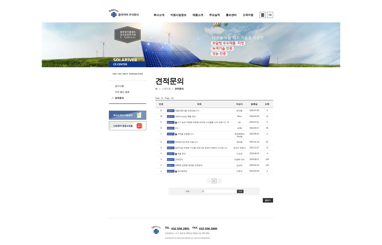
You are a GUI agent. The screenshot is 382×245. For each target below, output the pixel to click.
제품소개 (197, 14)
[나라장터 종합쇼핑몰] (127, 129)
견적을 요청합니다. (185, 134)
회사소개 (159, 14)
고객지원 (248, 14)
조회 (240, 191)
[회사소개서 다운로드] (127, 120)
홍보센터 (231, 14)
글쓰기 (268, 200)
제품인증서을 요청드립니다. (187, 111)
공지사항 (119, 86)
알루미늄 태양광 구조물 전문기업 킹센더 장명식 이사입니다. (201, 148)
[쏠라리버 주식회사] (124, 16)
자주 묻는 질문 (122, 92)
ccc (176, 128)
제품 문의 (181, 154)
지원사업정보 (178, 14)
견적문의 (119, 98)
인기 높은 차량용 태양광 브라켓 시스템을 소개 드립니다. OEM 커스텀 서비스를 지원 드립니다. (218, 122)
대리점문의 (182, 171)
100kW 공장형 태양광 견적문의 (188, 165)
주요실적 (214, 14)
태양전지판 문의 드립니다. (186, 142)
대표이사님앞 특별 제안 (185, 116)
